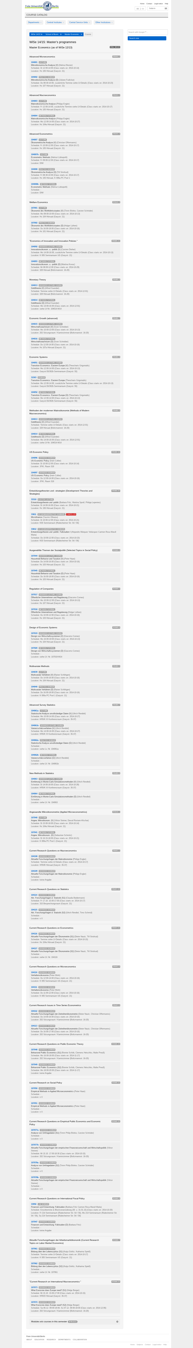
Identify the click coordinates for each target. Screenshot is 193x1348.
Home (142, 4)
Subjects (152, 8)
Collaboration (80, 1339)
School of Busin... (53, 34)
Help (166, 4)
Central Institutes (54, 22)
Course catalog (36, 15)
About (29, 1339)
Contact (149, 4)
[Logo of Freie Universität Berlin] (42, 6)
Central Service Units (79, 22)
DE (138, 9)
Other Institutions (103, 22)
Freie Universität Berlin (35, 1336)
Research (51, 1339)
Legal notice (158, 4)
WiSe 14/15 (36, 34)
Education (39, 1339)
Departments (34, 22)
